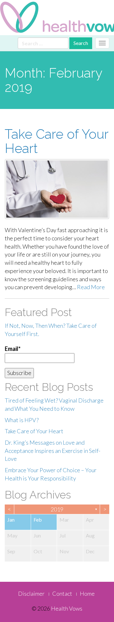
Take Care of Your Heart (56, 141)
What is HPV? (22, 419)
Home (87, 593)
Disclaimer (31, 593)
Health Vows (66, 608)
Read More (91, 286)
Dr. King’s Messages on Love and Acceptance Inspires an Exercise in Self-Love (52, 450)
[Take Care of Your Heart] (57, 189)
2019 (57, 509)
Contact (62, 593)
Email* (13, 348)
